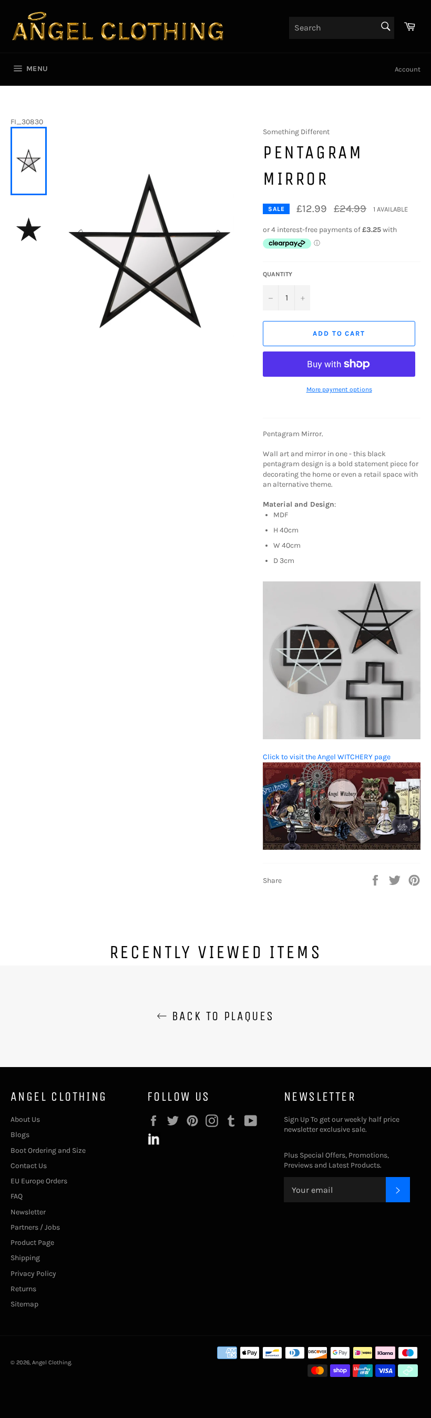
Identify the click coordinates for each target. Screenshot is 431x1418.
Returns (23, 1288)
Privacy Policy (33, 1273)
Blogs (20, 1134)
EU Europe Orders (39, 1180)
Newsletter (28, 1212)
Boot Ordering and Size (48, 1150)
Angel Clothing (51, 1362)
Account (407, 69)
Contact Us (29, 1165)
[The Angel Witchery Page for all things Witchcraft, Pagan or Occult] (341, 847)
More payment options (339, 389)
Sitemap (24, 1304)
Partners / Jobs (35, 1227)
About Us (25, 1119)
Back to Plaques (220, 1016)
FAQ (17, 1196)
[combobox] (341, 28)
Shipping (25, 1257)
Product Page (32, 1242)
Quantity (277, 274)
